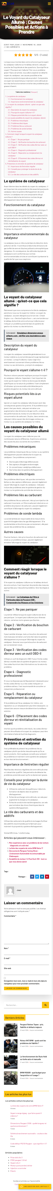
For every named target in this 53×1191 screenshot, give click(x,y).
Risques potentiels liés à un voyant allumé (24, 115)
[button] (49, 3)
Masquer (34, 92)
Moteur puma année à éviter (21, 1165)
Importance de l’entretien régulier (21, 166)
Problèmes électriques (18, 123)
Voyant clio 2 (15, 1163)
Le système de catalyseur (15, 96)
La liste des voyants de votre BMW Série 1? (26, 848)
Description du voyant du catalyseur (22, 110)
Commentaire (10, 916)
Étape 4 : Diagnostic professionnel (22, 150)
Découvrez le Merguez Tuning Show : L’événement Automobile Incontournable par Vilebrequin (27, 853)
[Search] (45, 1005)
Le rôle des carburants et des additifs (23, 174)
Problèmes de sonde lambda (20, 129)
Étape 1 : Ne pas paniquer (19, 139)
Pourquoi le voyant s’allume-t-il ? (21, 113)
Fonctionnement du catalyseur (20, 99)
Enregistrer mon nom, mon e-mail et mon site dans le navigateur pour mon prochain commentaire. (25, 982)
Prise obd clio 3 (16, 1157)
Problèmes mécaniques (18, 121)
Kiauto (13, 1171)
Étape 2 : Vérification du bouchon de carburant (27, 142)
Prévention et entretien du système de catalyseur (24, 164)
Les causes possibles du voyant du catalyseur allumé (25, 118)
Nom (6, 948)
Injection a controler (18, 1168)
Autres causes (15, 131)
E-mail (7, 958)
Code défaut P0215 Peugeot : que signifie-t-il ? (28, 1143)
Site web (7, 968)
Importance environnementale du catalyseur (25, 102)
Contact (18, 1184)
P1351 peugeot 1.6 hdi (18, 1160)
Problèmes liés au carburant (20, 126)
